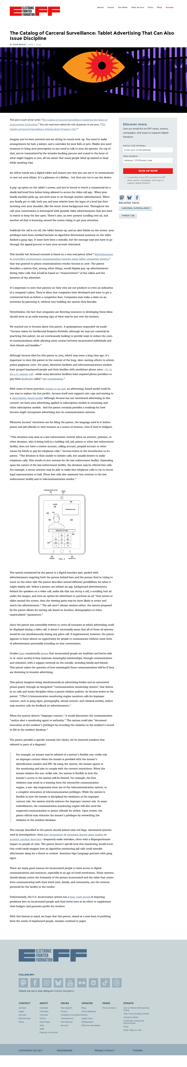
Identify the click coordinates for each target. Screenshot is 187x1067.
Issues (111, 7)
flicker (81, 982)
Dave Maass (19, 44)
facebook (35, 982)
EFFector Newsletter (91, 1025)
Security (22, 1015)
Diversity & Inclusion (49, 1032)
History (43, 1018)
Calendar (44, 1008)
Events (85, 1015)
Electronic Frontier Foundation (35, 13)
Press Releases (89, 1011)
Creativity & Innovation (71, 1015)
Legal (21, 1011)
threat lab (128, 215)
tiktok (105, 982)
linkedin (93, 982)
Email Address (130, 156)
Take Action (137, 7)
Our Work (123, 7)
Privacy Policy (105, 1050)
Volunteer (44, 1011)
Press (21, 1022)
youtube (70, 982)
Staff (42, 1029)
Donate (170, 7)
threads (117, 982)
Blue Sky (58, 982)
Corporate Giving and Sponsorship (133, 1022)
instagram (46, 982)
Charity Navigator (64, 991)
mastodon (23, 982)
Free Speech (66, 1008)
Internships (45, 1022)
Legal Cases (87, 1018)
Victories (44, 1015)
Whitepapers (88, 1022)
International (66, 1022)
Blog (84, 1008)
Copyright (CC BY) (30, 1050)
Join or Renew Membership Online (136, 1009)
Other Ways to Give (132, 1030)
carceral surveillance (136, 208)
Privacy (64, 1011)
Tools (150, 7)
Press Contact (109, 1008)
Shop (159, 7)
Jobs (42, 1025)
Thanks (138, 1050)
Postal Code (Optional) (134, 146)
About (100, 7)
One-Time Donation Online (136, 1013)
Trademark (64, 1050)
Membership (25, 1018)
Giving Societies (130, 1017)
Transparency (67, 1018)
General (22, 1008)
